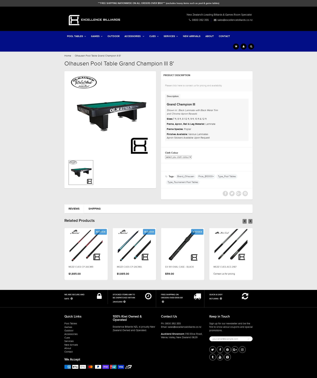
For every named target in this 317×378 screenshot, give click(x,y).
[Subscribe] (248, 339)
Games (95, 36)
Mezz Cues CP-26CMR (81, 267)
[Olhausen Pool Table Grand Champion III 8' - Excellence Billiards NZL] (110, 116)
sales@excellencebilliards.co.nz (235, 20)
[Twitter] (212, 349)
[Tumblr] (212, 357)
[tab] (172, 96)
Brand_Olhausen (185, 176)
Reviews (74, 208)
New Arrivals (191, 36)
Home (67, 55)
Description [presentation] (173, 96)
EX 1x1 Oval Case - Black (179, 267)
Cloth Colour (171, 153)
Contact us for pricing (224, 273)
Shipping (94, 208)
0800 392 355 (200, 20)
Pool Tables (75, 36)
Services (169, 36)
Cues (152, 36)
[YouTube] (220, 357)
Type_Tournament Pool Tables (183, 182)
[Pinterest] (227, 349)
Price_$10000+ (206, 176)
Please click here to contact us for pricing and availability (193, 85)
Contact (224, 36)
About (209, 36)
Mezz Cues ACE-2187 (224, 267)
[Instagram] (242, 349)
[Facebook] (220, 349)
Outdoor (113, 36)
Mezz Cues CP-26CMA (129, 267)
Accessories (132, 36)
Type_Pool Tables (227, 176)
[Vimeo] (227, 357)
